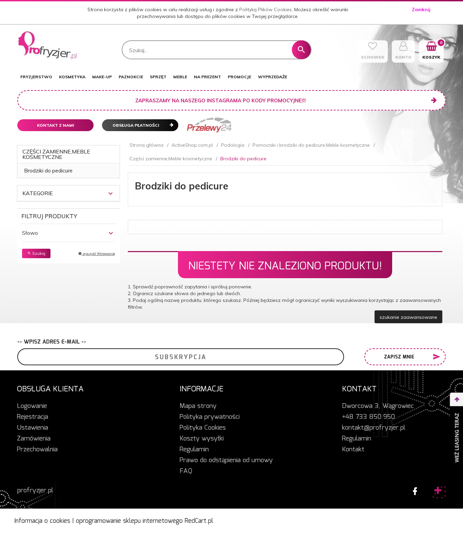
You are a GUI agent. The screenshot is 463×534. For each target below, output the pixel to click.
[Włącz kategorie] (110, 193)
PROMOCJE (239, 76)
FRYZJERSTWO (36, 76)
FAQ (186, 471)
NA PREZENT (207, 76)
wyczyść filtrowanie (98, 253)
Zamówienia (34, 439)
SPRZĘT (158, 76)
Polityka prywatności (210, 417)
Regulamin (194, 450)
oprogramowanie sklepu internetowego (129, 521)
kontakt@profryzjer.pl (373, 428)
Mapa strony (198, 406)
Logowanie (32, 406)
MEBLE (180, 76)
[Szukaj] (301, 49)
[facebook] (413, 490)
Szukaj (38, 253)
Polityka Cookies (203, 428)
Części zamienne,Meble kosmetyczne (56, 154)
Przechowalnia (37, 450)
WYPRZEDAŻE (272, 76)
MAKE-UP (102, 76)
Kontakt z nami (55, 125)
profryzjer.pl (35, 491)
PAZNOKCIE (131, 76)
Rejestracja (32, 417)
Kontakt (353, 450)
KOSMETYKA (72, 76)
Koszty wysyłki (202, 439)
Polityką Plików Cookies (265, 9)
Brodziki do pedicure (48, 170)
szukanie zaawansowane (408, 317)
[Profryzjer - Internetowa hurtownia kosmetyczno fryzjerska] (47, 45)
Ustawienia (32, 428)
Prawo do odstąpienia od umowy (226, 460)
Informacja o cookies (42, 521)
